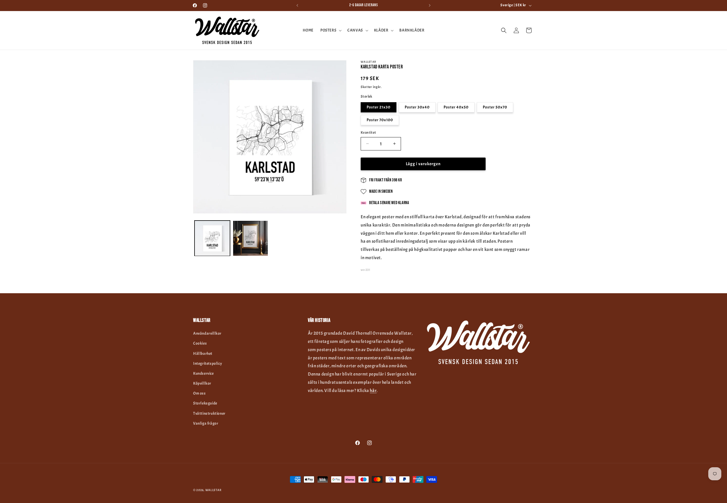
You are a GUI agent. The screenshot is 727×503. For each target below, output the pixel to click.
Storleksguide (205, 403)
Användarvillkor (207, 333)
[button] (330, 30)
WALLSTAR (213, 490)
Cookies (200, 343)
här (373, 390)
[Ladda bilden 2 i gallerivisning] (250, 238)
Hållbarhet (202, 353)
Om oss (199, 393)
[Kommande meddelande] (429, 5)
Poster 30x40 (417, 106)
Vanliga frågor (205, 423)
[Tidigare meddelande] (297, 5)
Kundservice (203, 373)
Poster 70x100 (380, 119)
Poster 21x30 (378, 106)
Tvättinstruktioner (209, 413)
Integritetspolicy (207, 363)
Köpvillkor (202, 383)
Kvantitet (368, 132)
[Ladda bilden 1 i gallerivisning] (212, 238)
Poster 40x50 (456, 106)
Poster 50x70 (495, 106)
